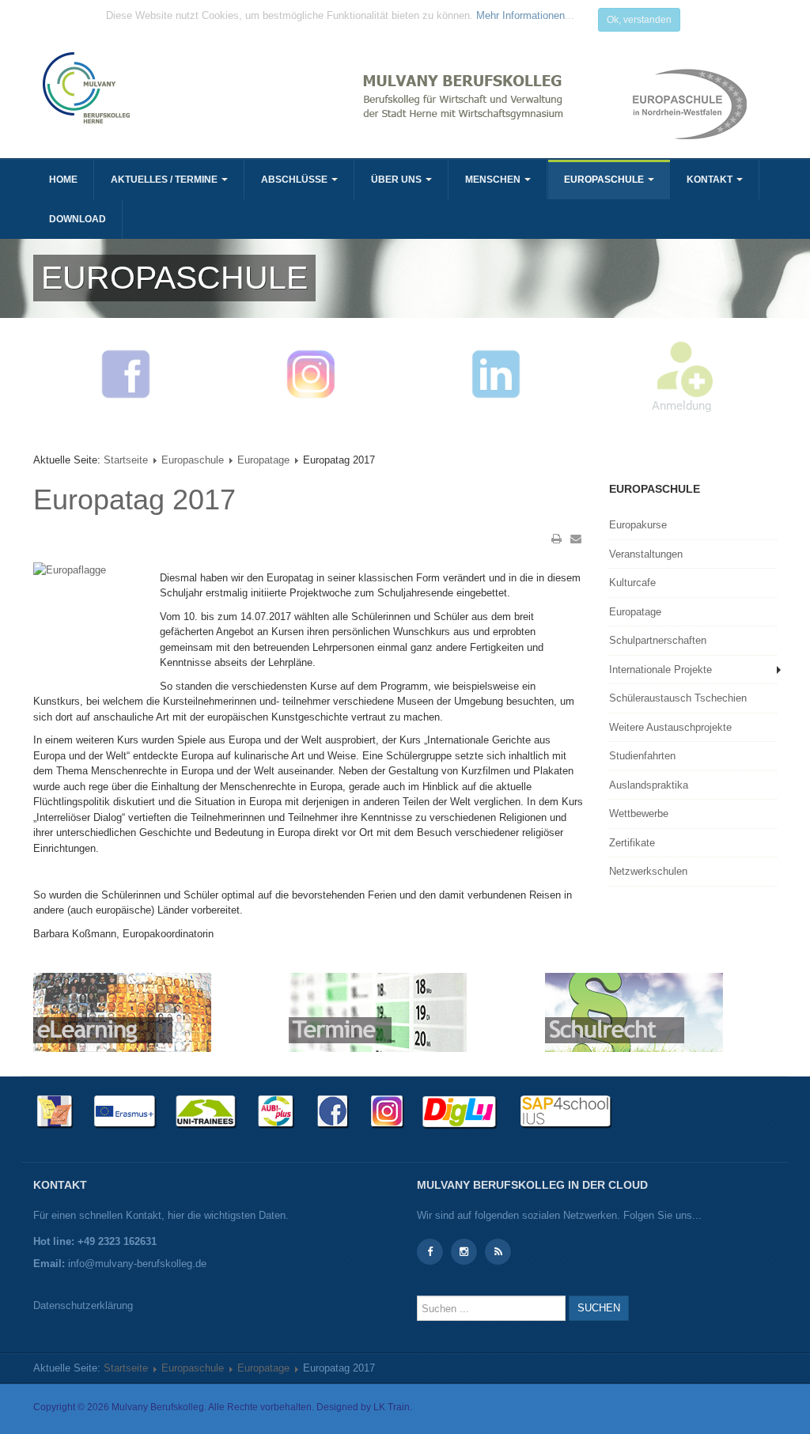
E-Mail (575, 538)
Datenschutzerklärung (83, 1305)
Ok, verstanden (639, 19)
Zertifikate (632, 843)
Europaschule (605, 179)
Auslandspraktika (648, 785)
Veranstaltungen (646, 554)
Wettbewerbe (638, 813)
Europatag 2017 (134, 499)
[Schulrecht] (634, 1012)
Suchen (598, 1308)
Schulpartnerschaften (657, 640)
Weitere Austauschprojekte (670, 727)
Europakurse (638, 525)
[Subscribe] (498, 1252)
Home (63, 179)
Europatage (263, 460)
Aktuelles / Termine (165, 179)
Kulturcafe (632, 582)
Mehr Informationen (520, 15)
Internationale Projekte (660, 669)
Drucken (556, 538)
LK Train (391, 1407)
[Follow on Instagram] (464, 1252)
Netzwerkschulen (648, 871)
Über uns (397, 179)
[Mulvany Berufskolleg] (217, 87)
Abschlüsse (295, 179)
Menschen (494, 179)
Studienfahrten (642, 756)
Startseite (126, 460)
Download (77, 219)
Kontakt (711, 179)
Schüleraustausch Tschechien (678, 698)
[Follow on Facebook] (430, 1252)
